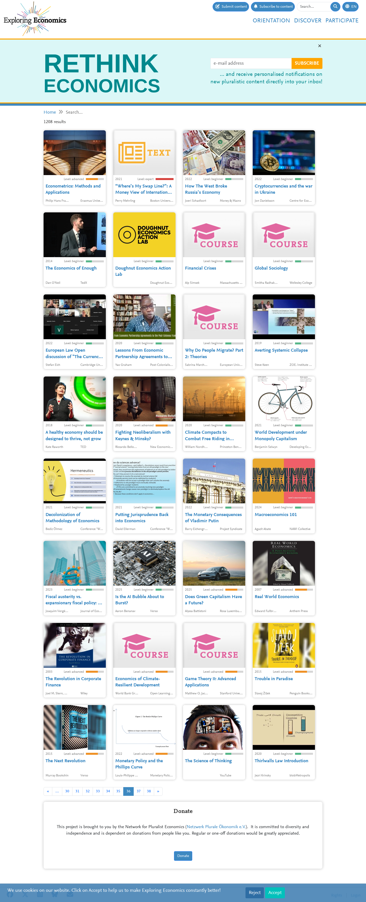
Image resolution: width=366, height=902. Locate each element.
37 (139, 791)
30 (67, 791)
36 (128, 791)
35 (118, 791)
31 (77, 791)
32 (88, 791)
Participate (342, 21)
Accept (275, 892)
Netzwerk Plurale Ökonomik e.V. (216, 827)
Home (50, 112)
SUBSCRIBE (307, 63)
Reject (255, 892)
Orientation (271, 21)
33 (98, 791)
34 (108, 791)
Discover (307, 21)
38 (149, 791)
